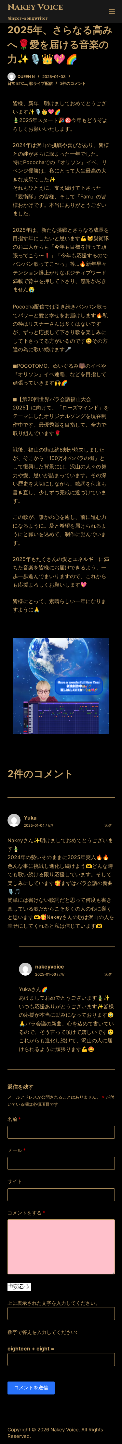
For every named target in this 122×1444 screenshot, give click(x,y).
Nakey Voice (35, 7)
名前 (14, 1119)
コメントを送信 (31, 1387)
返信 (108, 825)
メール (16, 1150)
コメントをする (26, 1213)
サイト (14, 1181)
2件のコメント (73, 83)
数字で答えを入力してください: (42, 1332)
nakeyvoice (49, 966)
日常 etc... (17, 83)
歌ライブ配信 (41, 83)
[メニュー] (112, 11)
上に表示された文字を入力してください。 (53, 1303)
